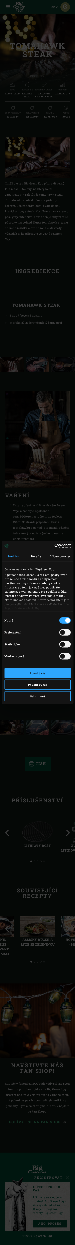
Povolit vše (37, 673)
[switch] (65, 632)
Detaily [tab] (36, 556)
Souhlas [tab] (13, 556)
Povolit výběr (37, 684)
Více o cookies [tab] (60, 556)
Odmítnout (37, 696)
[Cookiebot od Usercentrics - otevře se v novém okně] (54, 546)
